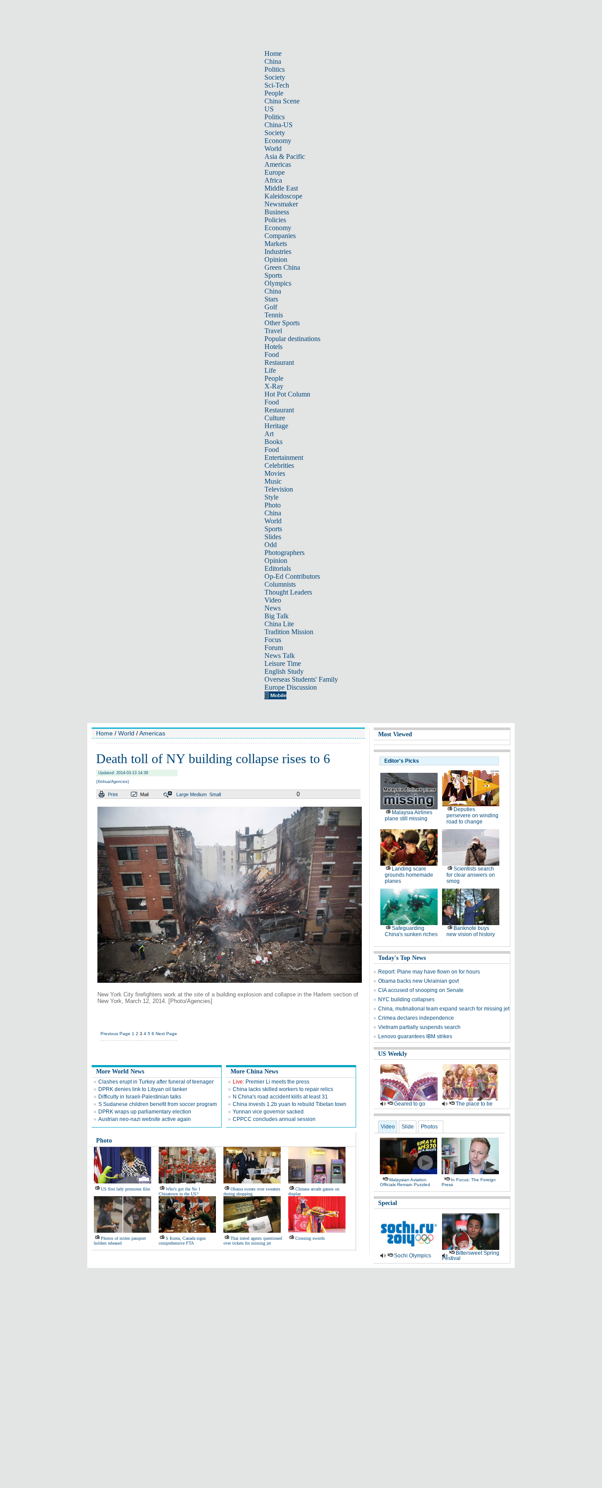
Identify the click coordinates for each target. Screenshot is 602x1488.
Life (270, 370)
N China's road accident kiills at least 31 (280, 1097)
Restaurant (279, 362)
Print (113, 794)
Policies (275, 220)
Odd (270, 544)
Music (273, 481)
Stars (271, 299)
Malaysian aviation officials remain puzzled (405, 1182)
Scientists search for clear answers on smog (470, 875)
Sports (273, 275)
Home (273, 53)
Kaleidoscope (283, 196)
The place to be (474, 1104)
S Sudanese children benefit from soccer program (157, 1104)
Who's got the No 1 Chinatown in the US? (180, 1191)
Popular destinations (292, 338)
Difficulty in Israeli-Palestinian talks (139, 1097)
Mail (144, 794)
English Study (284, 671)
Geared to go (409, 1104)
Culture (274, 418)
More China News (254, 1071)
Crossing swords (310, 1238)
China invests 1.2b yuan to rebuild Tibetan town (289, 1104)
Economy (277, 140)
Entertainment (283, 457)
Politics (274, 69)
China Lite (279, 624)
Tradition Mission (288, 632)
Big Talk (276, 616)
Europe (274, 172)
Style (271, 497)
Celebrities (279, 465)
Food (271, 354)
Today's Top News (402, 958)
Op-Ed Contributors (292, 576)
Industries (277, 251)
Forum (273, 647)
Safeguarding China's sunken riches (411, 931)
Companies (280, 235)
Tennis (273, 315)
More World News (120, 1071)
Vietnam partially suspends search (419, 1027)
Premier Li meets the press (271, 1082)
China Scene (282, 101)
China (272, 61)
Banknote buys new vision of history (470, 931)
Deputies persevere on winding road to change (472, 815)
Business (276, 212)
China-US (278, 125)
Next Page (166, 1033)
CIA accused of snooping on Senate (421, 990)
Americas (277, 164)
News (272, 608)
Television (278, 489)
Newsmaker (281, 204)
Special (387, 1203)
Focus (272, 639)
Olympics (277, 283)
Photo (272, 505)
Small (215, 794)
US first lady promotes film (125, 1189)
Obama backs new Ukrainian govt (418, 981)
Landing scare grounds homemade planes (409, 875)
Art (269, 433)
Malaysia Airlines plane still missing (408, 815)
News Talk (279, 655)
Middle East (281, 188)
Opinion (275, 259)
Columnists (280, 584)
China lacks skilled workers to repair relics (283, 1089)
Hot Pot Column (287, 394)
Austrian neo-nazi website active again (144, 1119)
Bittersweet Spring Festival (470, 1255)
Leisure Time (282, 663)
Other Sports (282, 323)
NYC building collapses (406, 999)
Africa (273, 180)
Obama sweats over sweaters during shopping (251, 1191)
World (273, 148)
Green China (282, 267)
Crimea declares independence (416, 1018)
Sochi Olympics (412, 1256)
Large (182, 794)
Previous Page (115, 1033)
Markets (275, 243)
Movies (274, 473)
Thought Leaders (288, 592)
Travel (273, 330)
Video (272, 600)
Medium (198, 794)
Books (273, 441)
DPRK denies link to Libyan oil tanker (142, 1089)
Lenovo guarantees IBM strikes (415, 1036)
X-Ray (273, 386)
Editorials (277, 568)
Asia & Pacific (284, 156)
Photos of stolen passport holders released (120, 1241)
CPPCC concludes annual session (274, 1119)
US (269, 109)
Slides (272, 536)
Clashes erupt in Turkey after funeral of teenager (156, 1082)
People (273, 93)
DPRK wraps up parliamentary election (144, 1112)
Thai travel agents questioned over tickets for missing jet (252, 1241)
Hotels (273, 346)
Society (274, 77)
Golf (270, 307)
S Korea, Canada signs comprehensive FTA (182, 1241)
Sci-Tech (276, 85)
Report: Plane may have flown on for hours (429, 972)
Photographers (284, 552)
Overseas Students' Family (301, 679)
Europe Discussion (290, 687)
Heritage (276, 426)
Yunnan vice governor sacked (268, 1112)
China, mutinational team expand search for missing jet (443, 1009)
